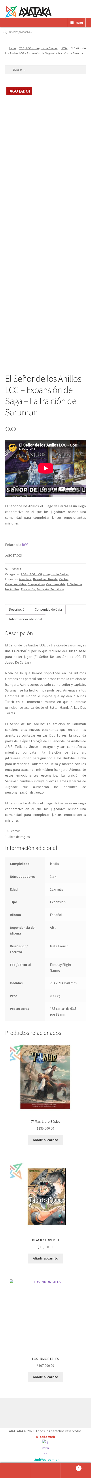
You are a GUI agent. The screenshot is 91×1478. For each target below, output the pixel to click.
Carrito (70, 1466)
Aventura (25, 579)
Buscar (45, 1470)
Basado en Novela (45, 579)
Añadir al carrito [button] (45, 1140)
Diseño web (45, 1436)
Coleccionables (15, 584)
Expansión (28, 589)
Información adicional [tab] (25, 619)
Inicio (12, 48)
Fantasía (43, 589)
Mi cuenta (15, 1470)
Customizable (55, 584)
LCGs (64, 48)
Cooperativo (36, 584)
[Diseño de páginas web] (45, 1448)
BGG (25, 544)
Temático (57, 589)
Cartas (63, 579)
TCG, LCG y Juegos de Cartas (38, 48)
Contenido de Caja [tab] (48, 609)
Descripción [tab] (18, 609)
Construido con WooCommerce (28, 1412)
